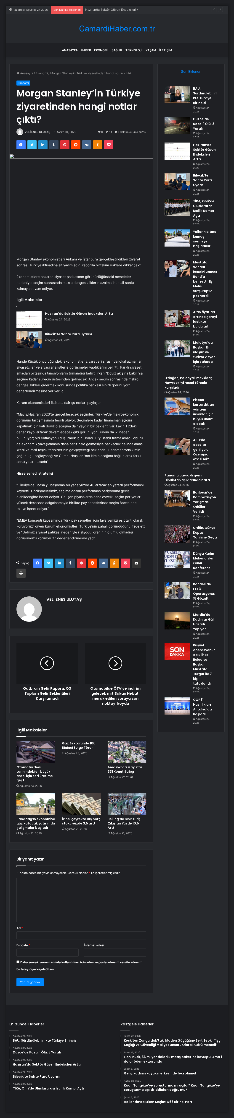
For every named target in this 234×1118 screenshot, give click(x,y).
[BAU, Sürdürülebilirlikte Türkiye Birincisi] (177, 94)
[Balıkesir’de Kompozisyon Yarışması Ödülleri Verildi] (177, 498)
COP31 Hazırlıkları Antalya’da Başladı (202, 706)
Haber (86, 50)
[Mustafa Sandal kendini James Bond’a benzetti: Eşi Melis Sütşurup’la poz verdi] (177, 268)
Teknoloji (133, 50)
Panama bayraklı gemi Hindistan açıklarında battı (187, 477)
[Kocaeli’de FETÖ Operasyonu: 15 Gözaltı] (177, 590)
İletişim (165, 50)
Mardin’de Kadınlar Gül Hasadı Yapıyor (203, 621)
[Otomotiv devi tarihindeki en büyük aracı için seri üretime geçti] (35, 752)
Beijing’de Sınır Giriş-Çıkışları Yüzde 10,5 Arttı (125, 823)
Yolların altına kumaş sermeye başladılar (204, 238)
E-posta (23, 945)
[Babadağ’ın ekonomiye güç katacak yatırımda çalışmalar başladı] (35, 804)
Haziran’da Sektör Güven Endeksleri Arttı (114, 9)
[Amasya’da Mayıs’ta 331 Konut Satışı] (127, 752)
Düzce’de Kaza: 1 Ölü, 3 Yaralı (203, 124)
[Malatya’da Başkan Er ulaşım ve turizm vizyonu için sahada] (177, 348)
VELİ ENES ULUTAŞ (37, 132)
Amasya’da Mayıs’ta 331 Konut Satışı (125, 769)
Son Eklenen (191, 71)
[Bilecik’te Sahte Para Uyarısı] (29, 339)
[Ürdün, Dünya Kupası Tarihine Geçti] (177, 534)
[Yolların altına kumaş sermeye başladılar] (177, 238)
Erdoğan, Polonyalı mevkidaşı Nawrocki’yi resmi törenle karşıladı (189, 383)
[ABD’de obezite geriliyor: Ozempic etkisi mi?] (177, 446)
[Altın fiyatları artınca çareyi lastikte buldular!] (177, 318)
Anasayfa (70, 50)
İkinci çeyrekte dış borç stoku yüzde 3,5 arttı (81, 821)
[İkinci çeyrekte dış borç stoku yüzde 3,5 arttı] (81, 804)
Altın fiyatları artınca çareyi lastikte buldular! (205, 319)
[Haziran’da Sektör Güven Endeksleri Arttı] (29, 319)
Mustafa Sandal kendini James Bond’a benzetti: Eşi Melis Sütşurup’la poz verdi (205, 279)
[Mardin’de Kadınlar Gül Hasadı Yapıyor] (177, 620)
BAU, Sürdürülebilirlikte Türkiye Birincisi (205, 95)
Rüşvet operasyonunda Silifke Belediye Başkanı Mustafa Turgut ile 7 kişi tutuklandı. (204, 664)
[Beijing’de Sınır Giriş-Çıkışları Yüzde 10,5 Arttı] (127, 804)
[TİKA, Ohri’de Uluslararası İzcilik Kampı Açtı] (177, 207)
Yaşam (151, 50)
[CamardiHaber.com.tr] (117, 28)
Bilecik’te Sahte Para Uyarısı (68, 334)
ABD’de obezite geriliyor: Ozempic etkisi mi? (201, 449)
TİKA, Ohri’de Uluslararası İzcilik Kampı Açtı (203, 208)
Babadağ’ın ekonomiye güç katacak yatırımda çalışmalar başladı (35, 823)
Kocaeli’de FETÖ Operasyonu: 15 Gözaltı (204, 591)
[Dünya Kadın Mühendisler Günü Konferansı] (177, 559)
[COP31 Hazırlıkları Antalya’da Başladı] (177, 706)
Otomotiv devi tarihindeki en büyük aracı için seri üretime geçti (34, 774)
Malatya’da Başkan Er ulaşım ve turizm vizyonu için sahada (205, 352)
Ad (19, 928)
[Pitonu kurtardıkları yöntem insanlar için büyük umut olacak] (177, 406)
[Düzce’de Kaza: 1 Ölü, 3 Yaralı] (177, 125)
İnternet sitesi (94, 945)
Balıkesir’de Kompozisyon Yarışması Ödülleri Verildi (204, 502)
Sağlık (117, 50)
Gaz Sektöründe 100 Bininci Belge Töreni (79, 745)
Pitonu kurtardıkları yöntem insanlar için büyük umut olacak (203, 412)
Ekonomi (101, 50)
